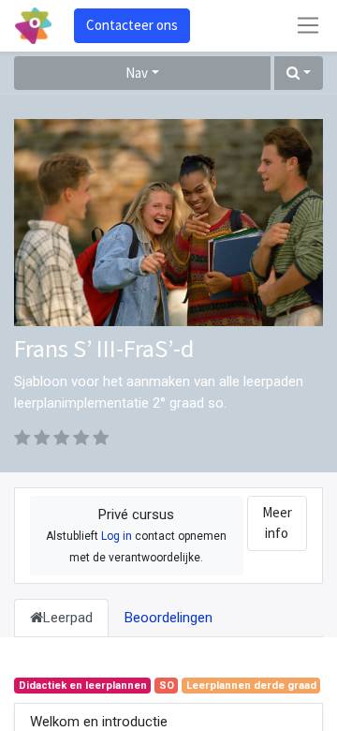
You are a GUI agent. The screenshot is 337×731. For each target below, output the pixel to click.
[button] (298, 73)
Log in (116, 536)
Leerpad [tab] (68, 617)
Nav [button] (136, 73)
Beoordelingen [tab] (168, 617)
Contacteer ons (132, 25)
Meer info (277, 523)
